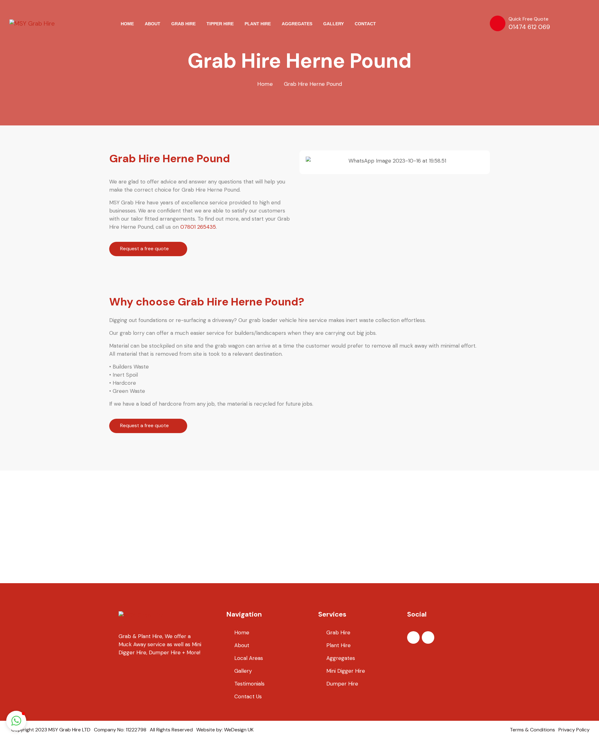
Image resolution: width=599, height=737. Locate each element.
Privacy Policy (574, 729)
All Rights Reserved (171, 729)
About (241, 645)
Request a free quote (145, 248)
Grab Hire (338, 632)
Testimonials (249, 683)
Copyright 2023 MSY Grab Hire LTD (50, 729)
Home (265, 84)
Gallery (243, 670)
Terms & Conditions (532, 729)
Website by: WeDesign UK (225, 729)
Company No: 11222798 (120, 729)
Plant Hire (338, 645)
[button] (312, 161)
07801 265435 (198, 226)
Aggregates (340, 658)
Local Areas (248, 658)
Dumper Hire (342, 683)
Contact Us (248, 696)
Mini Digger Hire (345, 670)
